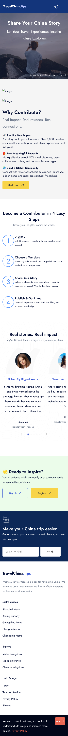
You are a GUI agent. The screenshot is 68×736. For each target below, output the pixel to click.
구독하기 (50, 551)
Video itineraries (11, 661)
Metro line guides (12, 654)
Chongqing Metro (12, 636)
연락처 (6, 686)
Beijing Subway (10, 616)
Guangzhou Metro (12, 622)
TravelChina (16, 573)
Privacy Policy (10, 699)
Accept (60, 721)
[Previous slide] (22, 434)
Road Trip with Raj (47, 75)
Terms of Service (11, 692)
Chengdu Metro (11, 629)
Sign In (13, 493)
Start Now (13, 185)
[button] (28, 434)
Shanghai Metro (11, 609)
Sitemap (6, 705)
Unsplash (62, 75)
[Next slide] (46, 434)
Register (42, 493)
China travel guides (13, 667)
